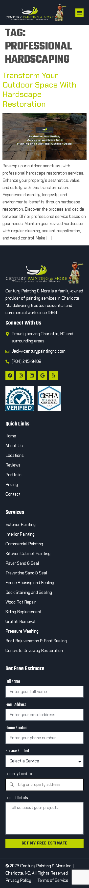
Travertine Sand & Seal (26, 573)
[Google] (42, 375)
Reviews (13, 465)
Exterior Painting (20, 524)
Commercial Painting (24, 544)
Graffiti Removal (20, 621)
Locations (14, 455)
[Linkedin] (31, 375)
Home (10, 436)
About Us (14, 445)
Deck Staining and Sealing (28, 592)
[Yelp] (53, 375)
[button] (79, 12)
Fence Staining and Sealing (29, 582)
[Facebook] (9, 375)
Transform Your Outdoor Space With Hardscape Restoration (39, 89)
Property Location (18, 774)
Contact (13, 494)
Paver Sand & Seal (22, 563)
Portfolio (13, 474)
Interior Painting (20, 534)
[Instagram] (20, 375)
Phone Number (16, 728)
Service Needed (17, 751)
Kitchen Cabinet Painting (27, 553)
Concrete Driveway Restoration (34, 650)
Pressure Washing (22, 631)
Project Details (16, 798)
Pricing (11, 484)
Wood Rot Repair (21, 602)
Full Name (12, 681)
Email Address (15, 704)
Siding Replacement (23, 611)
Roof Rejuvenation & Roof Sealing (36, 641)
